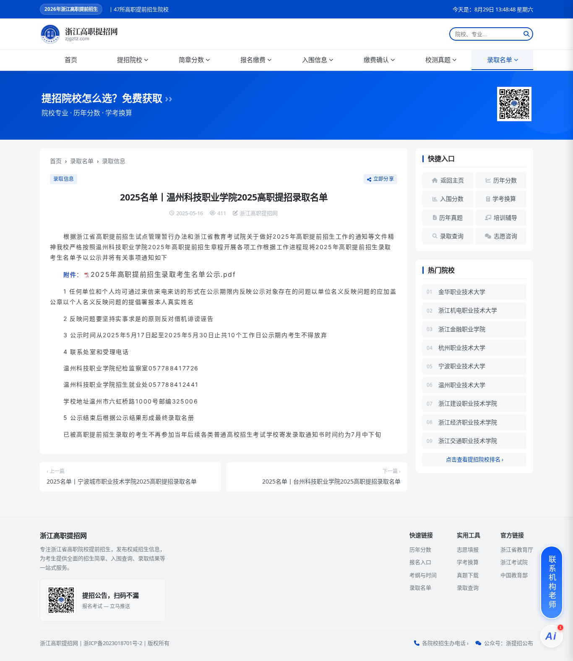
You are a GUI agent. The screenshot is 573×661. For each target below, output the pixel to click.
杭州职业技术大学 (461, 347)
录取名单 (499, 59)
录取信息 (113, 161)
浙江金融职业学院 (461, 329)
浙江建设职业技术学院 (467, 403)
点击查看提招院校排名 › (474, 459)
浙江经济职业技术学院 (467, 422)
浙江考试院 (514, 562)
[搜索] (526, 34)
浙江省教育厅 (516, 549)
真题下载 (468, 575)
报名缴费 (253, 59)
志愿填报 (468, 549)
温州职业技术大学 (461, 385)
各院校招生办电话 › (445, 643)
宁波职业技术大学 (461, 366)
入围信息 (314, 59)
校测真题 (438, 59)
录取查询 (468, 587)
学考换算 (468, 562)
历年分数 (420, 549)
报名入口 (420, 562)
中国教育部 (514, 575)
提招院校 (129, 59)
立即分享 (383, 179)
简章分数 (191, 59)
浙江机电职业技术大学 (467, 310)
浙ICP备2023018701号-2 (112, 643)
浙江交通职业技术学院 (467, 441)
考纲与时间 (423, 575)
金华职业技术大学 (461, 292)
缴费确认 (376, 59)
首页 (71, 59)
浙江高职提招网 (59, 643)
